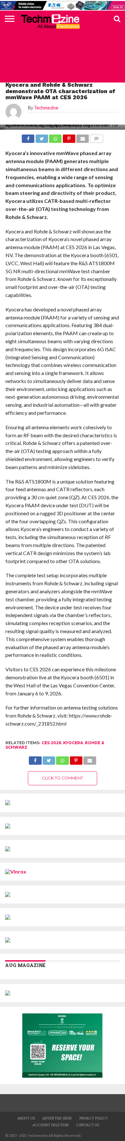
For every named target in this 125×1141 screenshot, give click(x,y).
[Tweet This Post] (49, 759)
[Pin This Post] (76, 759)
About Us (26, 1118)
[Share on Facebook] (35, 759)
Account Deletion (50, 1124)
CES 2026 (51, 742)
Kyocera (73, 742)
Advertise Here (57, 1118)
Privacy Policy (93, 1118)
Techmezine (46, 107)
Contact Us (87, 1124)
